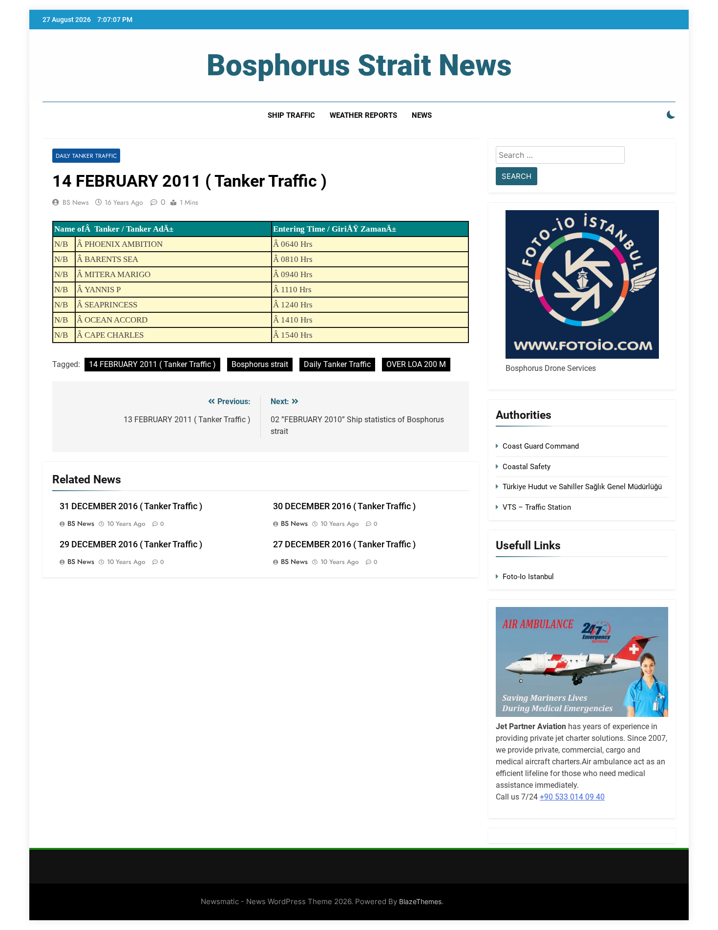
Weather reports (363, 115)
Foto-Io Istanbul (528, 576)
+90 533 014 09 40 (572, 796)
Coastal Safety (526, 466)
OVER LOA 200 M (416, 364)
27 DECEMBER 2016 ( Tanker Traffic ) (344, 544)
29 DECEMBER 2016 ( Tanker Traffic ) (131, 544)
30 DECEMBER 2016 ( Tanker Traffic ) (344, 506)
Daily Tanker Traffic (86, 155)
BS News (76, 202)
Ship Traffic (291, 115)
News (422, 115)
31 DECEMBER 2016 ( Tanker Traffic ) (131, 506)
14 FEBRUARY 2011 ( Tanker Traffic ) (152, 364)
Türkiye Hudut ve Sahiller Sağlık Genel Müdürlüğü (582, 486)
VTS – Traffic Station (537, 507)
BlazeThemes (420, 901)
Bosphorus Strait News (359, 65)
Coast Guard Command (541, 446)
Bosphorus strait (260, 364)
